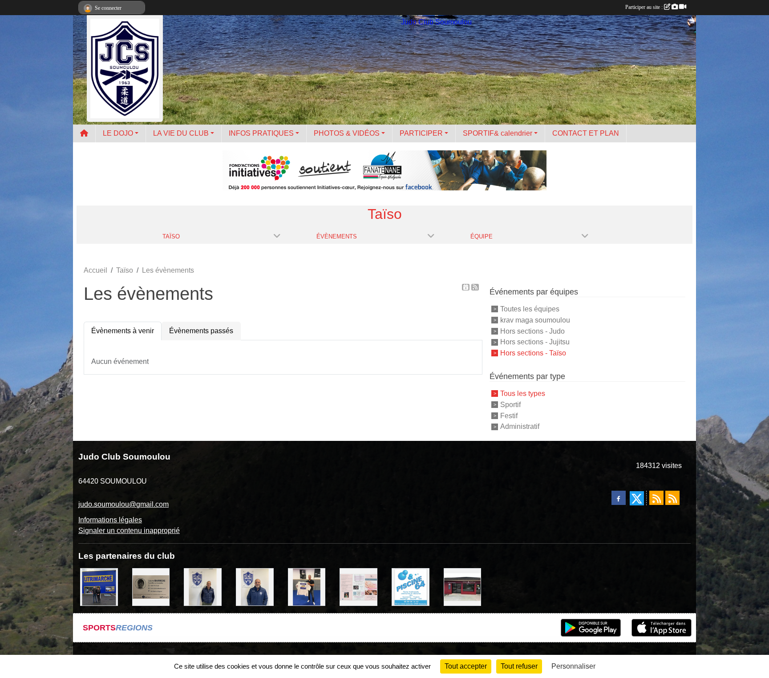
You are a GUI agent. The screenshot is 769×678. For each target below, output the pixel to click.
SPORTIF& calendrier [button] (497, 133)
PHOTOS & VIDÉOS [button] (347, 133)
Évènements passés (201, 331)
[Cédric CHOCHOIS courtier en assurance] (203, 586)
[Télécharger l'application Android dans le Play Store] (591, 628)
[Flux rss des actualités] (656, 498)
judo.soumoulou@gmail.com (123, 504)
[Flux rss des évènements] (672, 498)
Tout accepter (466, 666)
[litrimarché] (99, 586)
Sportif (510, 404)
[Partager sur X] (637, 498)
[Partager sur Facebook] (618, 498)
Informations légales (110, 520)
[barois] (151, 586)
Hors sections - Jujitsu (535, 342)
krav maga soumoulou (535, 320)
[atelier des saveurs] (463, 586)
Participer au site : (644, 7)
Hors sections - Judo (532, 331)
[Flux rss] (475, 287)
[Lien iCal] (465, 287)
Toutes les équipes (529, 309)
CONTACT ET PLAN (585, 133)
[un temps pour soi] (358, 586)
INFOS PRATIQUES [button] (261, 133)
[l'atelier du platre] (307, 586)
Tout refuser (519, 666)
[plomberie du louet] (255, 586)
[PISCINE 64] (410, 586)
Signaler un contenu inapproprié (129, 530)
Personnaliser (573, 666)
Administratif (519, 426)
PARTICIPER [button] (421, 133)
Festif (509, 415)
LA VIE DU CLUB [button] (181, 133)
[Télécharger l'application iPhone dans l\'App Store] (661, 628)
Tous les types (522, 393)
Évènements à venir (122, 331)
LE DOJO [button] (118, 133)
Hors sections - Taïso (533, 353)
